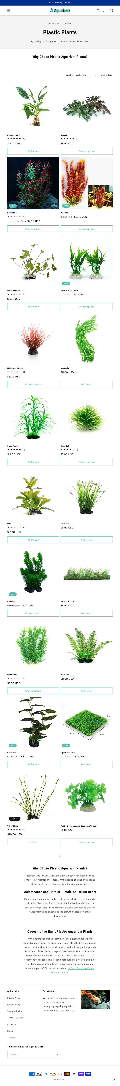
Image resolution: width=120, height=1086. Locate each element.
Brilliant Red (12, 213)
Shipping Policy (14, 1011)
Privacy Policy (13, 998)
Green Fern (65, 675)
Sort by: (69, 75)
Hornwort (11, 601)
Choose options (87, 151)
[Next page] (68, 856)
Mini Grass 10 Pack (15, 368)
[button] (9, 10)
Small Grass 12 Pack (69, 290)
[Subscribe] (56, 1054)
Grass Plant (65, 523)
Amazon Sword (13, 135)
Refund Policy (13, 1004)
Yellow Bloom (12, 826)
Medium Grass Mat (68, 601)
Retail (10, 1031)
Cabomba (64, 213)
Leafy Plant (12, 675)
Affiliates (11, 1037)
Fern (9, 523)
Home (51, 23)
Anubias (64, 135)
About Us (11, 1024)
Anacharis (65, 368)
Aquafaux (63, 1079)
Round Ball (65, 446)
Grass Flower (12, 446)
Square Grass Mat (68, 752)
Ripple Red (11, 752)
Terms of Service (15, 1017)
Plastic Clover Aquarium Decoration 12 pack (79, 826)
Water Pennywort (14, 290)
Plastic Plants (64, 23)
